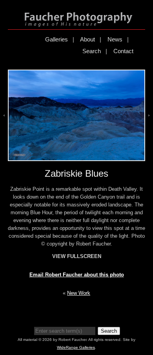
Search (91, 51)
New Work (78, 293)
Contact (123, 51)
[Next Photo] (149, 125)
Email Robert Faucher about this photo (76, 275)
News (114, 39)
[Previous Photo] (4, 125)
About (87, 39)
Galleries (56, 39)
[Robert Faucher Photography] (78, 23)
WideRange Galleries (76, 347)
